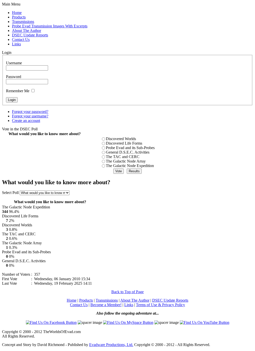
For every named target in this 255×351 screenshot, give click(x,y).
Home (71, 300)
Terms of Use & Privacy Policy (160, 305)
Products (86, 300)
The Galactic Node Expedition (130, 166)
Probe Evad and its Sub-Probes (130, 148)
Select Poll (11, 192)
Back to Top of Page (127, 292)
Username (14, 63)
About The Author (134, 300)
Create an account (26, 120)
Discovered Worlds (121, 139)
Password (13, 77)
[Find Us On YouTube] (204, 322)
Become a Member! (106, 305)
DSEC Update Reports (170, 300)
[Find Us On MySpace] (128, 322)
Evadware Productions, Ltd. (111, 345)
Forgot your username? (30, 116)
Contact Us (79, 305)
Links (128, 305)
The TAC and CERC (122, 157)
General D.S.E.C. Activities (127, 152)
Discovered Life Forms (124, 143)
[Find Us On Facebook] (51, 322)
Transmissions (107, 300)
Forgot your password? (30, 111)
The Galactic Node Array (126, 161)
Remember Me (17, 91)
